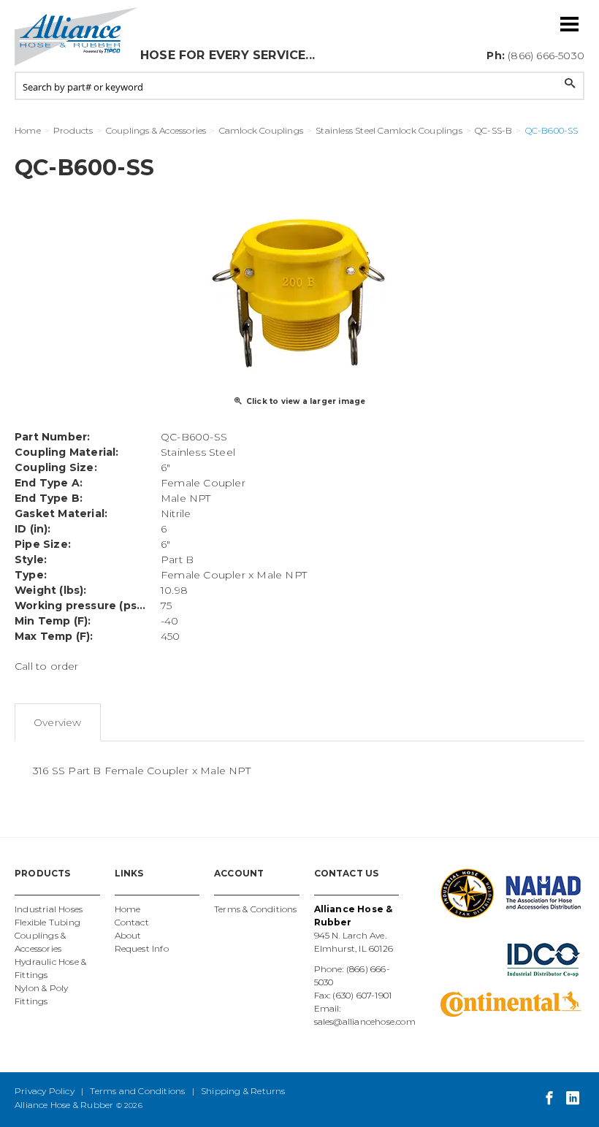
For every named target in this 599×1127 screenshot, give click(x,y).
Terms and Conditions (137, 1090)
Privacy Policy (45, 1090)
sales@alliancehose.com (365, 1021)
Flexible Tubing (47, 922)
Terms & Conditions (255, 908)
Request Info (142, 948)
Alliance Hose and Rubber (77, 36)
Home (128, 908)
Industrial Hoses (49, 908)
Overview (58, 722)
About (128, 935)
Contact (132, 922)
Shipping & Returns (243, 1090)
